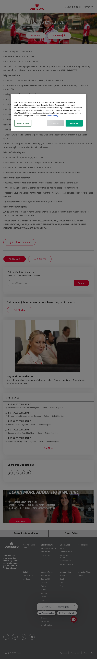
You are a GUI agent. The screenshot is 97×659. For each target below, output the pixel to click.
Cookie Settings (23, 123)
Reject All (55, 123)
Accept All (74, 123)
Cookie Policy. (52, 116)
